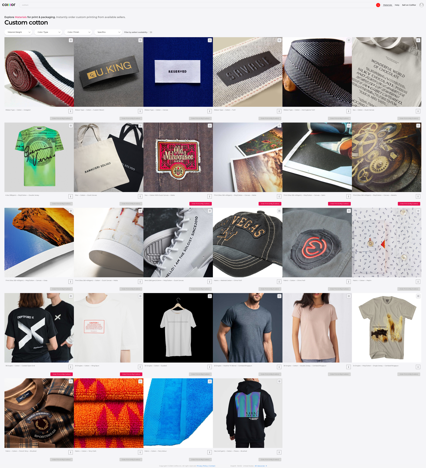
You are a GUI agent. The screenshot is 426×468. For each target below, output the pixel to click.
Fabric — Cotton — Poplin (362, 280)
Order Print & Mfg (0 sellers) (61, 118)
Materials (387, 5)
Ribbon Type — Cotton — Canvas (156, 110)
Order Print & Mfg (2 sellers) (339, 203)
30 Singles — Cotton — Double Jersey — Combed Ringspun (305, 366)
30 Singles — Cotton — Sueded (156, 366)
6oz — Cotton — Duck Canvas (363, 110)
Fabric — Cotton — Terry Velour (156, 451)
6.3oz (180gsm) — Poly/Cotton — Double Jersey (22, 195)
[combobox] (200, 5)
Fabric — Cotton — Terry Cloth (85, 451)
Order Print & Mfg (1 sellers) (200, 203)
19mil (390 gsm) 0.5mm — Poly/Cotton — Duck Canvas (164, 280)
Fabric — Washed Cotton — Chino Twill (228, 280)
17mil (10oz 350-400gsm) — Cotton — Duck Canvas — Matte (96, 280)
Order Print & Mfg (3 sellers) (270, 203)
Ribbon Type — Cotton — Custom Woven (89, 110)
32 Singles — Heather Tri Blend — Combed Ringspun (233, 366)
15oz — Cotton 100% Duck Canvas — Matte (160, 195)
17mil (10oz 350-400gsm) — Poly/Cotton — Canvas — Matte (235, 195)
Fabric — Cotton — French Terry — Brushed (21, 451)
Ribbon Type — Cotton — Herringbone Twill (299, 110)
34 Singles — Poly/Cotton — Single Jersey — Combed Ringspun (375, 366)
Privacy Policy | (203, 466)
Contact (212, 466)
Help (397, 5)
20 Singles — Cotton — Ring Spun (87, 366)
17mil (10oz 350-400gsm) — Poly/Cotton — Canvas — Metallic (375, 195)
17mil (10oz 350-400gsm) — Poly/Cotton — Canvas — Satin (304, 195)
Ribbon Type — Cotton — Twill (225, 110)
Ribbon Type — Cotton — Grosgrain (18, 110)
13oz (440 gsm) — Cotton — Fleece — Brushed (230, 451)
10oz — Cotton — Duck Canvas (86, 195)
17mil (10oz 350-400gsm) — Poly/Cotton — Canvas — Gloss (26, 280)
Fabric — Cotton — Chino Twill (294, 280)
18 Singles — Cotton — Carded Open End (20, 366)
